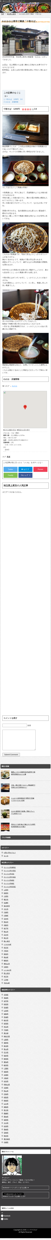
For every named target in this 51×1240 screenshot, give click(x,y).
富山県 (6, 1049)
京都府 (6, 1075)
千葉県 (6, 1030)
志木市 (6, 935)
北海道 (6, 995)
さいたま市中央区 (10, 877)
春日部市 (7, 906)
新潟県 (6, 1046)
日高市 (6, 967)
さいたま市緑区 (9, 880)
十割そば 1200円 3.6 (13, 99)
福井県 (6, 1056)
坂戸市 (6, 928)
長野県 (6, 1043)
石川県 (6, 1052)
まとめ (6, 856)
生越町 (6, 903)
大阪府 (6, 1078)
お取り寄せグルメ (10, 853)
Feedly (10, 475)
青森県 (6, 998)
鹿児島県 (7, 1139)
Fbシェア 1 (25, 475)
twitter (6, 1219)
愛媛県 (6, 1113)
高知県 (6, 1117)
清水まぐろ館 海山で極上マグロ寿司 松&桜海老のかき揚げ (23, 825)
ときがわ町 (7, 944)
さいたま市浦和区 (10, 867)
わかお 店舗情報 (11, 102)
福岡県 (6, 1120)
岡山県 (6, 1091)
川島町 (6, 915)
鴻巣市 (6, 925)
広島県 (6, 1094)
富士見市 (7, 973)
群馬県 (6, 1023)
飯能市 (6, 960)
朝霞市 (6, 893)
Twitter (10, 469)
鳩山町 (6, 957)
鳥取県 (6, 1097)
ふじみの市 (7, 970)
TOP (2, 14)
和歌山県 (7, 1084)
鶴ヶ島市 (7, 941)
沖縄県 (6, 1142)
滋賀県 (6, 1072)
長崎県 (6, 1129)
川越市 (6, 912)
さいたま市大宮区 (10, 871)
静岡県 (6, 1059)
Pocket (40, 469)
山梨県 (6, 1040)
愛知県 (6, 1062)
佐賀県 (6, 1126)
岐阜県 (6, 1065)
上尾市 (6, 890)
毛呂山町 (7, 983)
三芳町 (6, 980)
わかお (14, 386)
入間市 (6, 896)
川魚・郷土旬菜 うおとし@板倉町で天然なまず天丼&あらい (23, 786)
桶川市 (6, 899)
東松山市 (7, 964)
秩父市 (6, 938)
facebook (7, 1216)
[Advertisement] (25, 82)
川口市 (6, 909)
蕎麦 (8, 457)
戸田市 (6, 951)
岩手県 (6, 1001)
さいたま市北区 (9, 874)
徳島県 (6, 1107)
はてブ (25, 469)
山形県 (6, 1011)
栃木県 (6, 1020)
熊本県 (6, 1136)
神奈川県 (7, 1036)
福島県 (6, 1014)
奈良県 (6, 1081)
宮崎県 (6, 1133)
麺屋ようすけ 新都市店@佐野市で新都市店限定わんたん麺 (23, 773)
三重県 (6, 1068)
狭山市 (6, 932)
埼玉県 (6, 1027)
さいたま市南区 (9, 883)
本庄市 (6, 976)
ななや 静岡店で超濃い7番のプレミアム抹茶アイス (23, 812)
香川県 (6, 1110)
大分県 (6, 1123)
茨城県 (6, 1017)
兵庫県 (6, 1088)
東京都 (6, 1033)
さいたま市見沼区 (10, 887)
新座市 (6, 954)
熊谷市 (6, 922)
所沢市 (6, 948)
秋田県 (6, 1004)
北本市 (6, 919)
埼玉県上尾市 (11, 14)
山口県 (6, 1104)
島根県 (6, 1101)
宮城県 (6, 1007)
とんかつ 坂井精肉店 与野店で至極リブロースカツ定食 (22, 799)
